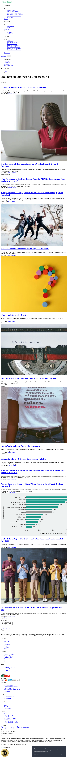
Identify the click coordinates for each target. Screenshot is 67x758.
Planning (6, 61)
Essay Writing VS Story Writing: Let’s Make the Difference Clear (28, 378)
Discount (6, 647)
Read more (36, 754)
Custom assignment (9, 696)
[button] (35, 7)
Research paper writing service (15, 14)
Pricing (6, 19)
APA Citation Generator (13, 45)
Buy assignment (8, 698)
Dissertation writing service (14, 13)
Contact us (10, 33)
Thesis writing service (12, 11)
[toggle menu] (9, 56)
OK (61, 754)
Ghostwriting (7, 708)
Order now (7, 53)
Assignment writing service (14, 16)
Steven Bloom (12, 93)
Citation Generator (12, 44)
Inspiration (6, 64)
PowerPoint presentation (10, 706)
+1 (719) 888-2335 (24, 727)
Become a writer (8, 657)
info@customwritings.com (10, 727)
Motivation (7, 62)
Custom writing (11, 10)
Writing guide (10, 26)
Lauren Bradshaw (11, 172)
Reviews (9, 32)
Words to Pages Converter (14, 48)
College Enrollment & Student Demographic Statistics (23, 87)
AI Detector (10, 41)
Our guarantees (8, 645)
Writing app (7, 691)
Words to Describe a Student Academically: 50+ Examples (25, 249)
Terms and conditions (9, 667)
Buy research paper (9, 685)
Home (5, 71)
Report (5, 705)
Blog (8, 27)
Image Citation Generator (13, 47)
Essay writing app (8, 656)
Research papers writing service (12, 689)
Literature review (8, 703)
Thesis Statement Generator (14, 50)
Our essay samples (8, 654)
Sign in (7, 51)
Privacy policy (7, 670)
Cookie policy (7, 668)
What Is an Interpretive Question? (15, 315)
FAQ (5, 661)
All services (10, 17)
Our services (7, 644)
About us (6, 29)
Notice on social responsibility (11, 671)
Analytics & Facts (8, 65)
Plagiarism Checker (12, 42)
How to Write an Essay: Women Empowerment (20, 446)
